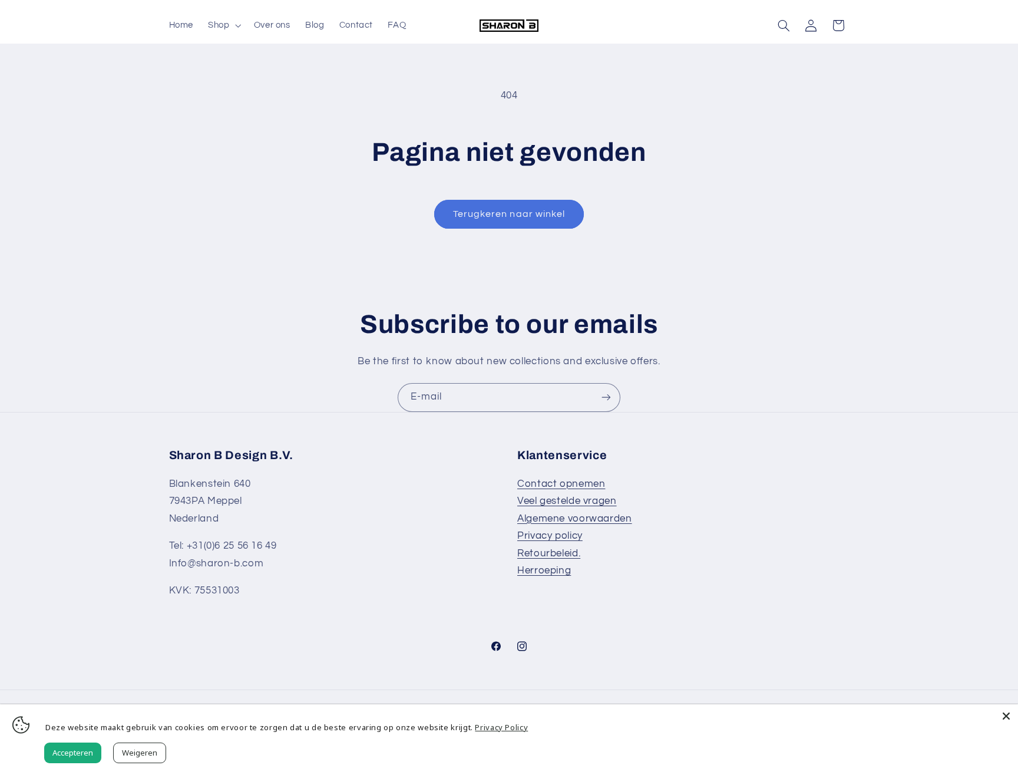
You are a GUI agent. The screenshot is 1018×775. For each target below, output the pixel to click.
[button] (223, 25)
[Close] (1006, 716)
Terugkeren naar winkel (509, 214)
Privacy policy (550, 535)
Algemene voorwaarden (574, 518)
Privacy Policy (501, 727)
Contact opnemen (561, 484)
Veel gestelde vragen (567, 501)
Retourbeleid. (548, 553)
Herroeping (544, 570)
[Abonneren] (606, 397)
